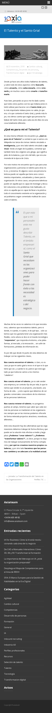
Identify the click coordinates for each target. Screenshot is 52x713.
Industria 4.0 (10, 644)
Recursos (8, 656)
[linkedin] (46, 8)
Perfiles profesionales (14, 650)
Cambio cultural (35, 66)
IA (5, 633)
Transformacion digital (15, 73)
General (7, 627)
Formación (9, 621)
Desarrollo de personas (28, 69)
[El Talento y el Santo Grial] (26, 52)
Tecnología (9, 673)
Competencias (12, 69)
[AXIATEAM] (10, 18)
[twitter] (42, 8)
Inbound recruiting (13, 639)
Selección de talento (13, 662)
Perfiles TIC (40, 479)
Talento (7, 668)
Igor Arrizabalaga (35, 73)
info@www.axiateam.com (15, 521)
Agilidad (7, 598)
